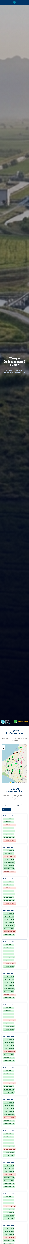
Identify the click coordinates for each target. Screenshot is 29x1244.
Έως (13, 803)
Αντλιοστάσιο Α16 (8, 816)
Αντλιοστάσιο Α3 (8, 1225)
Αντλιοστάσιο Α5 (8, 1162)
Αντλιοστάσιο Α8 (8, 1068)
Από (3, 803)
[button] (17, 753)
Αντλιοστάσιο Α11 (8, 973)
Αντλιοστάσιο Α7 (8, 1099)
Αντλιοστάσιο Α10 (8, 1005)
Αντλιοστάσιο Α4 (8, 1194)
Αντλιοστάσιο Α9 (8, 1036)
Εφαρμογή (6, 809)
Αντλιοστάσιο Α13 (8, 910)
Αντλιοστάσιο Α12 (8, 942)
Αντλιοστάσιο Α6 (8, 1131)
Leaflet (12, 782)
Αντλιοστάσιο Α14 (8, 879)
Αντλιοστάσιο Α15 (8, 847)
